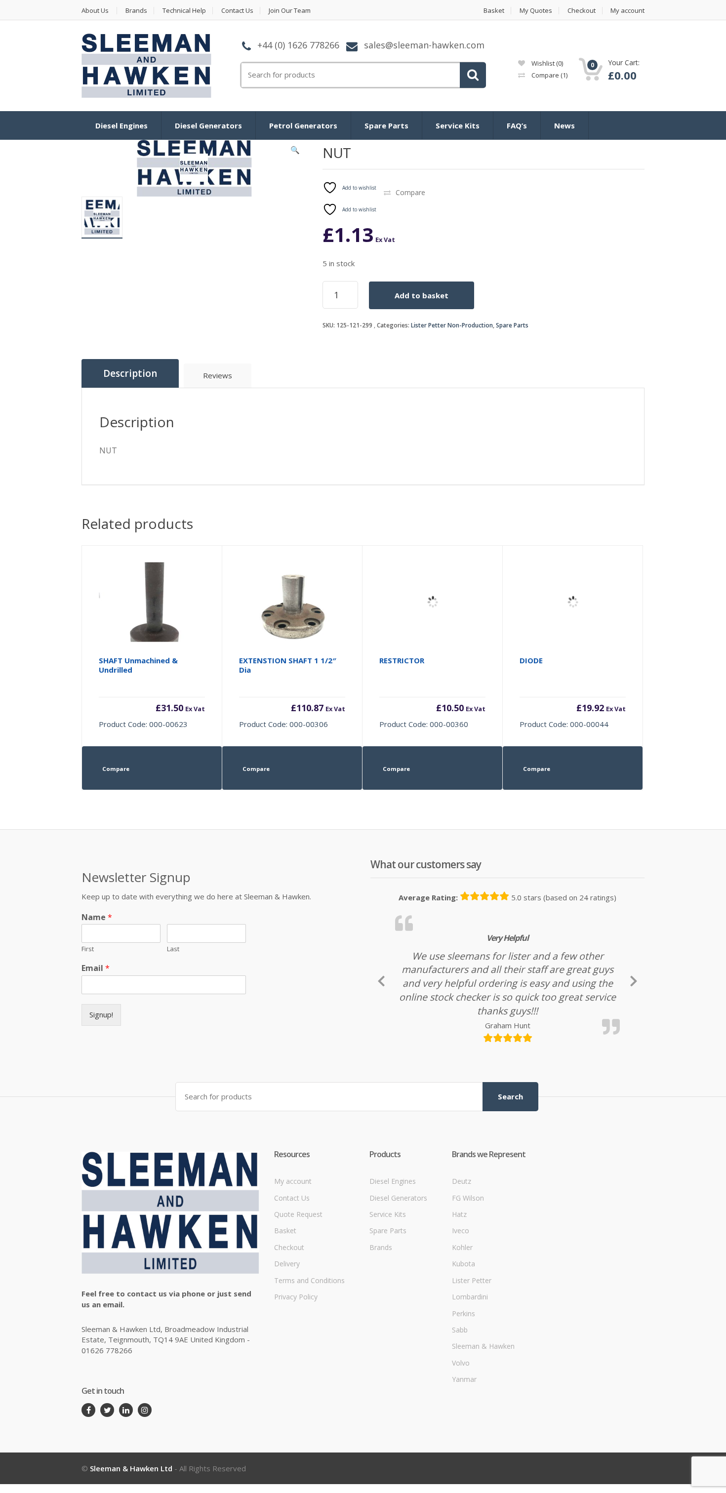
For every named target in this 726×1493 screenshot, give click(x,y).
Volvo (461, 1430)
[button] (295, 152)
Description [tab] (130, 373)
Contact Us (237, 10)
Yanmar (464, 1447)
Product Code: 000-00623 (152, 692)
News (564, 125)
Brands (136, 10)
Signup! (101, 1014)
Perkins (463, 1381)
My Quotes (536, 10)
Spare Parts (386, 125)
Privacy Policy (296, 1364)
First (87, 949)
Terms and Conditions (309, 1348)
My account (627, 10)
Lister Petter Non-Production (452, 325)
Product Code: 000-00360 (432, 692)
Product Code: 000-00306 (292, 692)
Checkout (581, 10)
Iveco (460, 1298)
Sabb (460, 1397)
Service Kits (458, 125)
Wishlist (546, 63)
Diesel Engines (121, 125)
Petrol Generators (303, 125)
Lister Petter (471, 1348)
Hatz (459, 1282)
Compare (548, 75)
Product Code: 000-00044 (573, 692)
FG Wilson (468, 1265)
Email (95, 968)
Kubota (463, 1331)
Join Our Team (290, 10)
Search (510, 1164)
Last (173, 949)
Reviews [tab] (217, 375)
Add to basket (421, 295)
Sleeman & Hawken (483, 1414)
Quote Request (298, 1282)
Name (96, 917)
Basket (494, 10)
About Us (95, 10)
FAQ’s (517, 125)
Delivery (287, 1331)
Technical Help (184, 10)
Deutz (461, 1248)
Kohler (462, 1315)
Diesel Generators (208, 125)
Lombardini (470, 1364)
